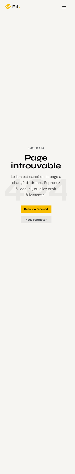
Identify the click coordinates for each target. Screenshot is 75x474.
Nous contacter (36, 219)
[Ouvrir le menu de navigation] (64, 6)
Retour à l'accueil (36, 209)
